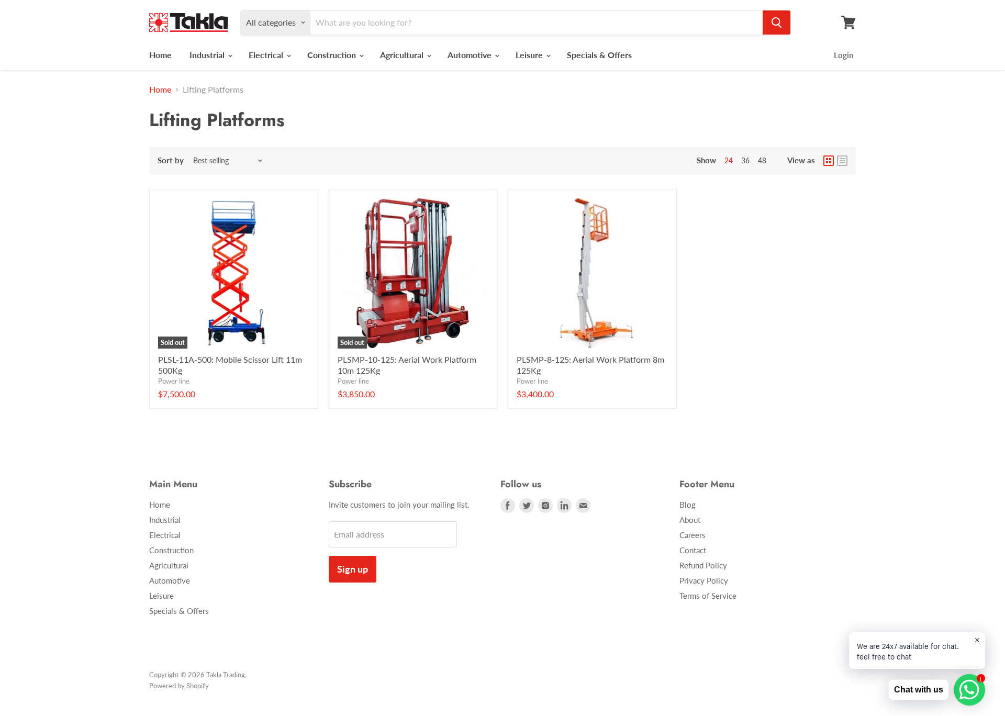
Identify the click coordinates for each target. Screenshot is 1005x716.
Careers (692, 535)
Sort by (171, 160)
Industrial (208, 55)
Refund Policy (703, 565)
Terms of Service (707, 595)
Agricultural (403, 55)
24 (728, 160)
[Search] (776, 22)
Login (843, 55)
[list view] (842, 160)
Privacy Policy (703, 580)
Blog (687, 504)
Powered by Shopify (179, 685)
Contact (692, 550)
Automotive (471, 55)
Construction (332, 55)
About (689, 519)
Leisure (530, 55)
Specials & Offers (599, 55)
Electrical (267, 55)
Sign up (352, 569)
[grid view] (828, 160)
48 (762, 160)
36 (745, 160)
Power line (173, 381)
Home (160, 55)
